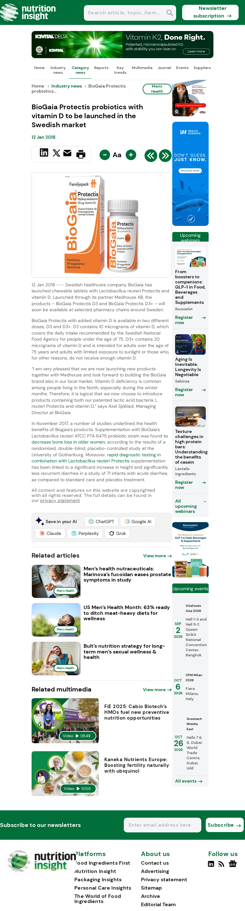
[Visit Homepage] (28, 23)
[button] (101, 521)
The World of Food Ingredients (97, 898)
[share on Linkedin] (45, 154)
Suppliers (202, 68)
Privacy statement (164, 879)
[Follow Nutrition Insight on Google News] (234, 867)
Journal (164, 68)
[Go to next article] (165, 157)
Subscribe (221, 825)
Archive (150, 896)
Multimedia (142, 68)
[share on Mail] (68, 153)
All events (186, 781)
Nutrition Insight (95, 871)
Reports (101, 68)
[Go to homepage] (41, 871)
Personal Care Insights (102, 888)
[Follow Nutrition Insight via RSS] (222, 867)
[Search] (170, 13)
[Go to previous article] (151, 157)
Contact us (155, 863)
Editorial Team (158, 904)
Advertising (155, 871)
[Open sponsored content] (122, 56)
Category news (80, 70)
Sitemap (151, 888)
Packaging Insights (98, 879)
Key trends (120, 70)
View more (154, 555)
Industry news (58, 70)
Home (39, 68)
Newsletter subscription (210, 12)
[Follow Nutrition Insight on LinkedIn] (211, 867)
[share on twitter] (56, 154)
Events (182, 68)
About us (155, 854)
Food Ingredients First (102, 863)
